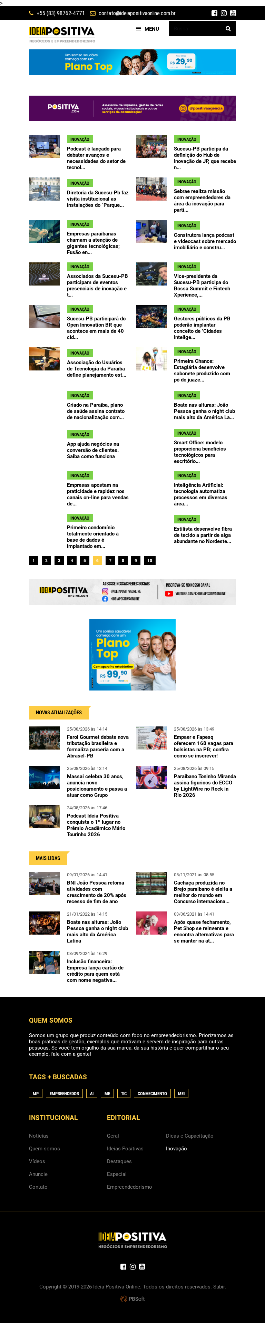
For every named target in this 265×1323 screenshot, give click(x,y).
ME (107, 1093)
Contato (38, 1187)
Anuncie (38, 1174)
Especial (117, 1174)
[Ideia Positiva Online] (62, 34)
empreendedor (64, 1093)
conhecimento (152, 1093)
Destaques (119, 1161)
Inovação (176, 1149)
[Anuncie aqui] (132, 602)
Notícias (39, 1136)
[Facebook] (214, 13)
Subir (219, 1287)
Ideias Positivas (125, 1149)
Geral (113, 1136)
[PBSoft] (132, 1299)
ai (92, 1093)
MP (36, 1093)
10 (149, 560)
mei (181, 1093)
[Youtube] (233, 13)
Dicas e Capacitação (190, 1136)
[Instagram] (224, 13)
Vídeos (37, 1161)
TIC (124, 1093)
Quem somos (44, 1149)
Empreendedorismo (129, 1187)
